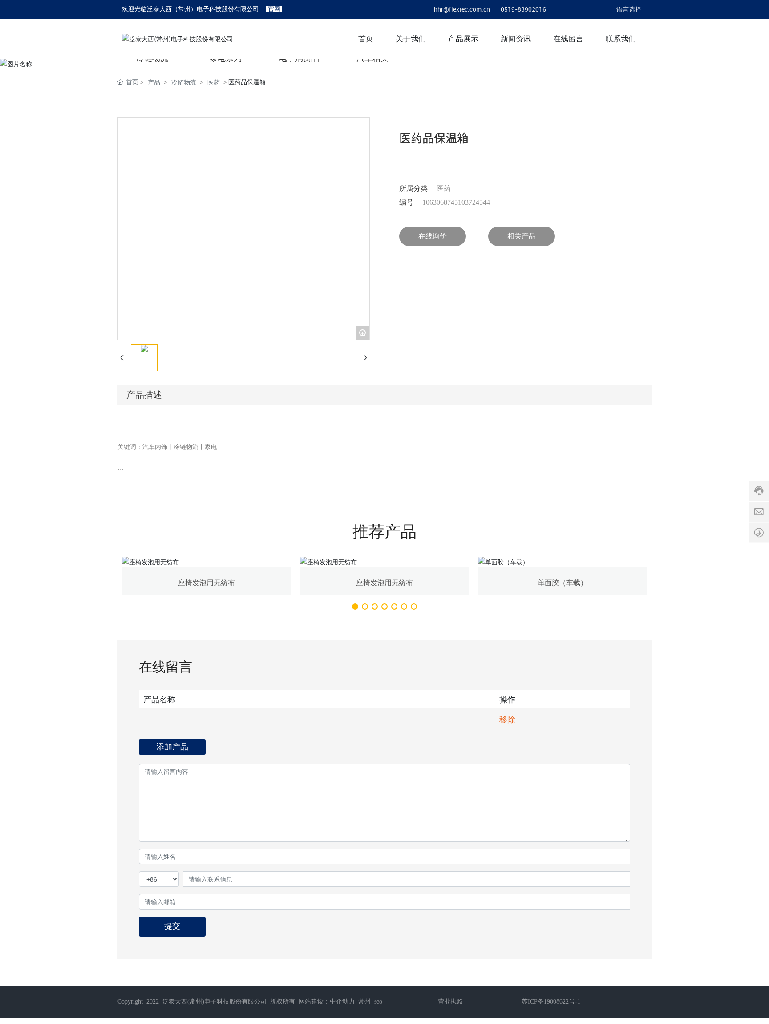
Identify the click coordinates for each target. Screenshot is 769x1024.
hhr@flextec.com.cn (462, 9)
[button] (355, 606)
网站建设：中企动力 (327, 1001)
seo (378, 1001)
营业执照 (450, 1001)
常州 (364, 1001)
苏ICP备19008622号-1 (551, 1001)
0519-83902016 (523, 9)
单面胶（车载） (562, 583)
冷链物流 (183, 82)
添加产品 (172, 746)
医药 (213, 82)
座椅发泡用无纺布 (206, 583)
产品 (154, 82)
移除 (507, 719)
